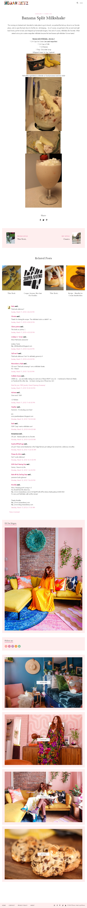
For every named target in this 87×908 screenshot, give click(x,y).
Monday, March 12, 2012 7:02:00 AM (23, 419)
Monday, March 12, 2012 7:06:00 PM (23, 480)
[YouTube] (19, 646)
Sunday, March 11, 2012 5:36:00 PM (22, 349)
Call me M (14, 353)
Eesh (12, 423)
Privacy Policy (22, 905)
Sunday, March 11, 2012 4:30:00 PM (23, 332)
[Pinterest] (12, 646)
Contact (12, 905)
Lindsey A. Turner (17, 337)
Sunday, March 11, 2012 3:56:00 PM (22, 312)
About (33, 905)
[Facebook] (6, 646)
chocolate (38, 14)
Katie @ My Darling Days (19, 474)
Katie (13, 306)
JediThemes (82, 905)
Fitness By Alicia (16, 454)
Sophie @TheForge (17, 444)
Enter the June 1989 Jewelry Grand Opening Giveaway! (28, 385)
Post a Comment (15, 512)
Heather (14, 407)
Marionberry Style (17, 364)
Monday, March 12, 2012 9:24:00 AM (23, 439)
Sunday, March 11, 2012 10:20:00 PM (23, 388)
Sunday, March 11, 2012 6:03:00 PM (22, 359)
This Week (11, 293)
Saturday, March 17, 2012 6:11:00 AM (23, 507)
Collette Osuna (16, 376)
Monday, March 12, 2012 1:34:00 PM (23, 470)
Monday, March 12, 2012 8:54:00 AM (23, 429)
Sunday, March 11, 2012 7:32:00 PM (22, 371)
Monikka (14, 485)
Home (4, 905)
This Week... (54, 293)
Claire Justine (15, 327)
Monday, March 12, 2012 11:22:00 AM (23, 450)
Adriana (13, 392)
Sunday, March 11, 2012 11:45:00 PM (23, 402)
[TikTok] (16, 646)
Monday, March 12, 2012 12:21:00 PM (23, 460)
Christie (13, 316)
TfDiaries (73, 905)
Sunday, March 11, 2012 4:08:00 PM (23, 322)
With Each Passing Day (18, 464)
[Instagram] (9, 646)
